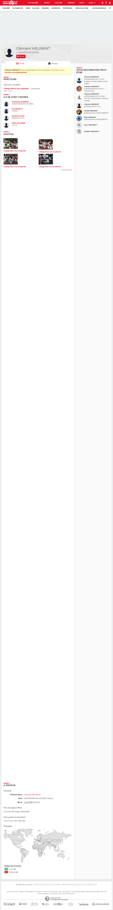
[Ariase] (83, 904)
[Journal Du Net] (34, 904)
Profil (22, 64)
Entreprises (67, 8)
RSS (60, 891)
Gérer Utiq (103, 891)
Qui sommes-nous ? (13, 891)
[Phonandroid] (100, 904)
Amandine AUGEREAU (20, 102)
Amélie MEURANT (91, 111)
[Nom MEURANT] (79, 125)
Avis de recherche (99, 8)
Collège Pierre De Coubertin (16, 89)
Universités (55, 8)
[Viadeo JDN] (71, 904)
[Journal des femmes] (9, 904)
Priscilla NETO (17, 109)
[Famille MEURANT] (79, 131)
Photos (55, 64)
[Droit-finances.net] (46, 904)
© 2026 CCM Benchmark (67, 893)
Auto (81, 3)
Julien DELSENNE (18, 123)
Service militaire (81, 8)
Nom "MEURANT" (90, 125)
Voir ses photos (66, 170)
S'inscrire (6, 8)
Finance (71, 3)
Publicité (38, 891)
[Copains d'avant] (58, 904)
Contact (45, 891)
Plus (91, 3)
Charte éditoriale (30, 891)
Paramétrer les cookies (92, 891)
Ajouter (21, 56)
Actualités (33, 3)
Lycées (27, 8)
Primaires (45, 8)
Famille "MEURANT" (91, 131)
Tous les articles (53, 891)
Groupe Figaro (54, 893)
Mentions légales (43, 893)
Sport (47, 3)
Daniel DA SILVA (18, 116)
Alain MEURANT (90, 117)
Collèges (35, 8)
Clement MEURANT (91, 94)
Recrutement (66, 891)
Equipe (22, 891)
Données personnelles (78, 891)
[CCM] (23, 904)
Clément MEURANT (91, 77)
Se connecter (17, 8)
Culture (58, 3)
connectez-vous (56, 70)
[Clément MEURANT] (9, 52)
